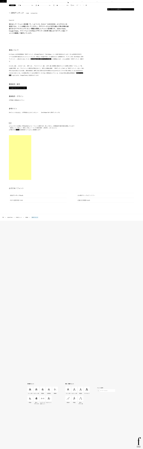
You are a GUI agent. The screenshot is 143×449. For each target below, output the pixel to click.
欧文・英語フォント (69, 383)
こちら (17, 129)
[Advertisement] (20, 157)
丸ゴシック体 (36, 393)
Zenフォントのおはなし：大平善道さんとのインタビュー (23, 112)
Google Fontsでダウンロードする (17, 87)
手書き (30, 402)
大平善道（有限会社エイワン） (17, 100)
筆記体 (68, 402)
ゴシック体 (30, 393)
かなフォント (49, 402)
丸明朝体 (49, 393)
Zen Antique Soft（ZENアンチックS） (50, 112)
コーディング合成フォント (42, 403)
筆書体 (55, 393)
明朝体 (42, 393)
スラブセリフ (87, 393)
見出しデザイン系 (36, 403)
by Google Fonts (34, 13)
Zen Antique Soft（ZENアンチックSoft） (41, 59)
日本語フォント (30, 383)
